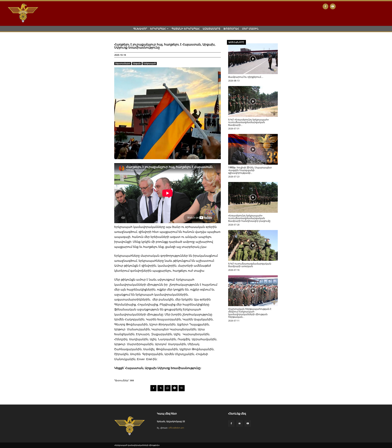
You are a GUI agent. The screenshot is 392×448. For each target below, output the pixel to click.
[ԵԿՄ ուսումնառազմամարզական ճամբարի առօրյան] (253, 245)
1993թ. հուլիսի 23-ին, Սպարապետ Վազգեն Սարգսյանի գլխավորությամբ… (250, 170)
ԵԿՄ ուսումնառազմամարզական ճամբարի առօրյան (249, 265)
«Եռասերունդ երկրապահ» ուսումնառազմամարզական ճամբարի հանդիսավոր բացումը (249, 218)
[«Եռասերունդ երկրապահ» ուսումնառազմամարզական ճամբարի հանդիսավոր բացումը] (253, 197)
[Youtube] (333, 6)
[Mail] (239, 423)
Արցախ (137, 63)
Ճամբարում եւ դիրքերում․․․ (245, 76)
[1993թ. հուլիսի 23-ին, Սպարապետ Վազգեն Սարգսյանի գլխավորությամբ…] (253, 149)
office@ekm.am (176, 427)
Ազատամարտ (122, 63)
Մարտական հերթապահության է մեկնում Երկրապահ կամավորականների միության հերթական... (249, 313)
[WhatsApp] (167, 388)
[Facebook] (325, 6)
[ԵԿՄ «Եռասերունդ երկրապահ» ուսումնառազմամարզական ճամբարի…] (253, 101)
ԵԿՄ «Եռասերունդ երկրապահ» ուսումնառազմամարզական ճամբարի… (248, 122)
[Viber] (182, 388)
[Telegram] (175, 388)
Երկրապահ (149, 63)
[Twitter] (160, 388)
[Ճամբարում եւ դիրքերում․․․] (253, 58)
